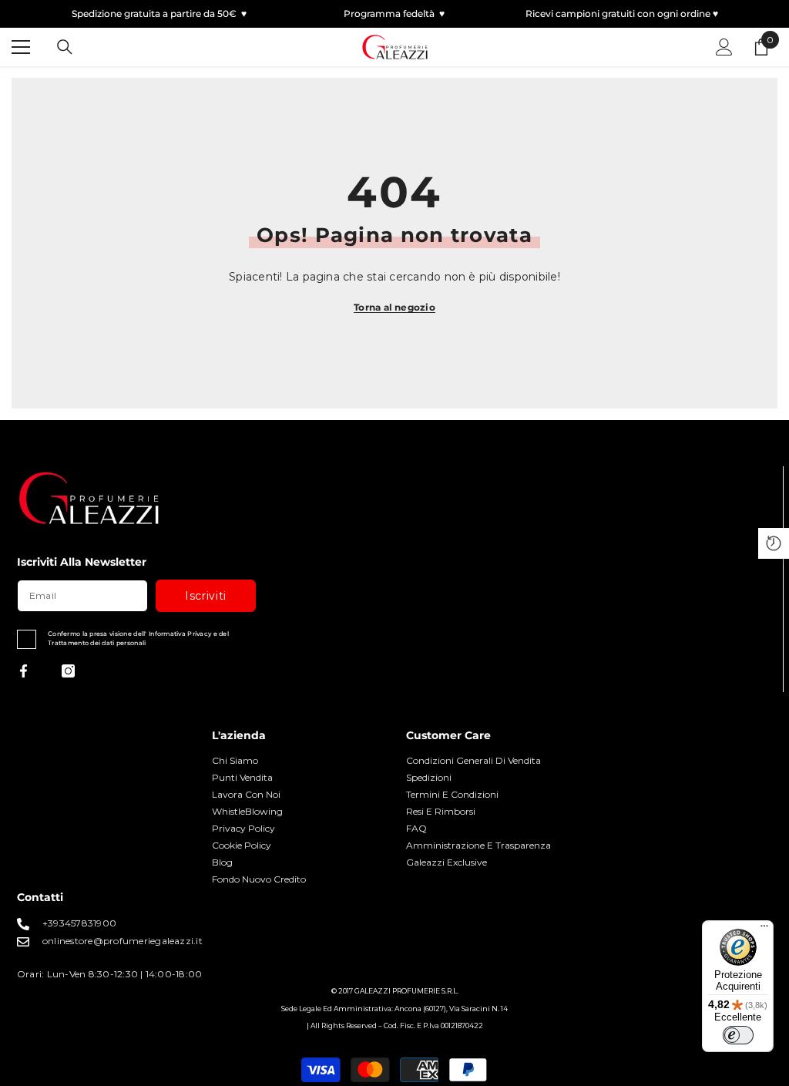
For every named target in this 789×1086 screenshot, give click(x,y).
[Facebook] (23, 671)
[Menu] (764, 929)
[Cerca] (64, 47)
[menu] (21, 47)
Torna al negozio (394, 307)
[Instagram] (68, 671)
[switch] (738, 1035)
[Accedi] (724, 47)
